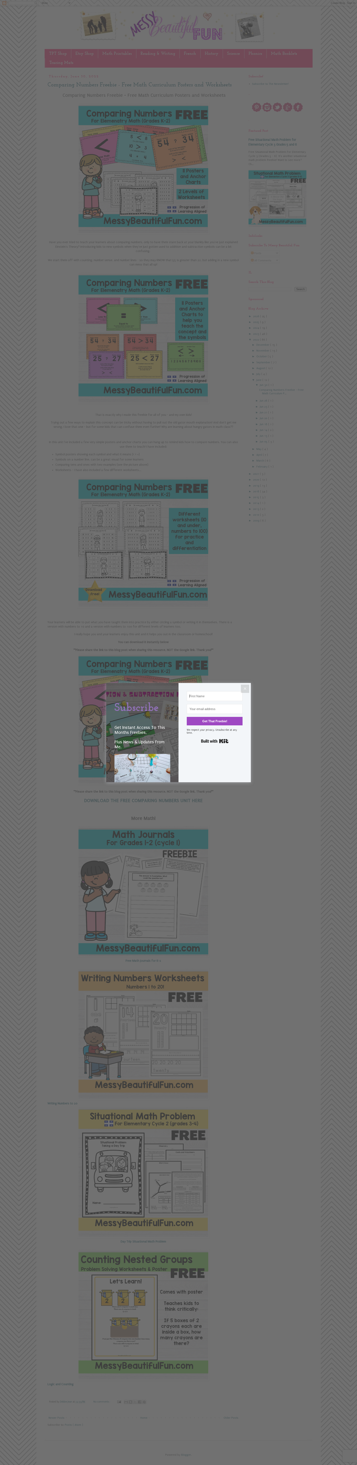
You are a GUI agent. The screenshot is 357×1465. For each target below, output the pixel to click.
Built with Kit (214, 741)
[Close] (245, 689)
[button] (142, 775)
